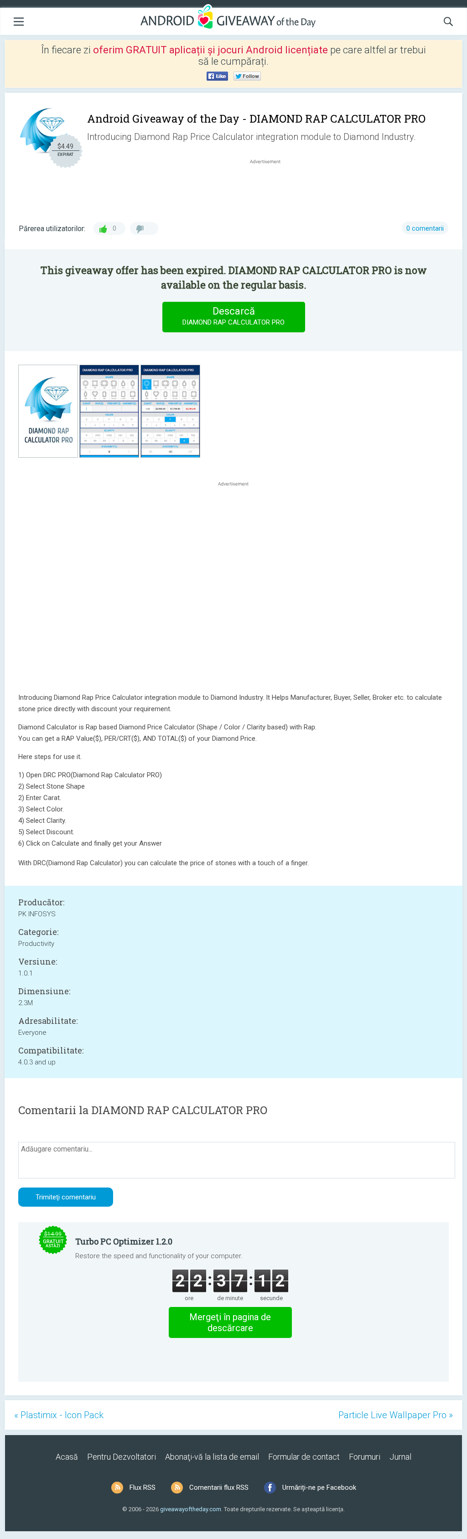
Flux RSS (143, 1487)
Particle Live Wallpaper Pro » (395, 1415)
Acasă (67, 1457)
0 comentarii (425, 228)
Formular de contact (304, 1457)
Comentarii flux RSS (219, 1487)
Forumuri (364, 1457)
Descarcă (233, 315)
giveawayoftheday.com (190, 1509)
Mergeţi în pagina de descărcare (230, 1322)
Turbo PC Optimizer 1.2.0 (123, 1241)
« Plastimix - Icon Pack (59, 1415)
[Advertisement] (270, 188)
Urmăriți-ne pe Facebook (319, 1487)
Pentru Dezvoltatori (121, 1457)
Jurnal (400, 1457)
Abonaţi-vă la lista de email (212, 1457)
